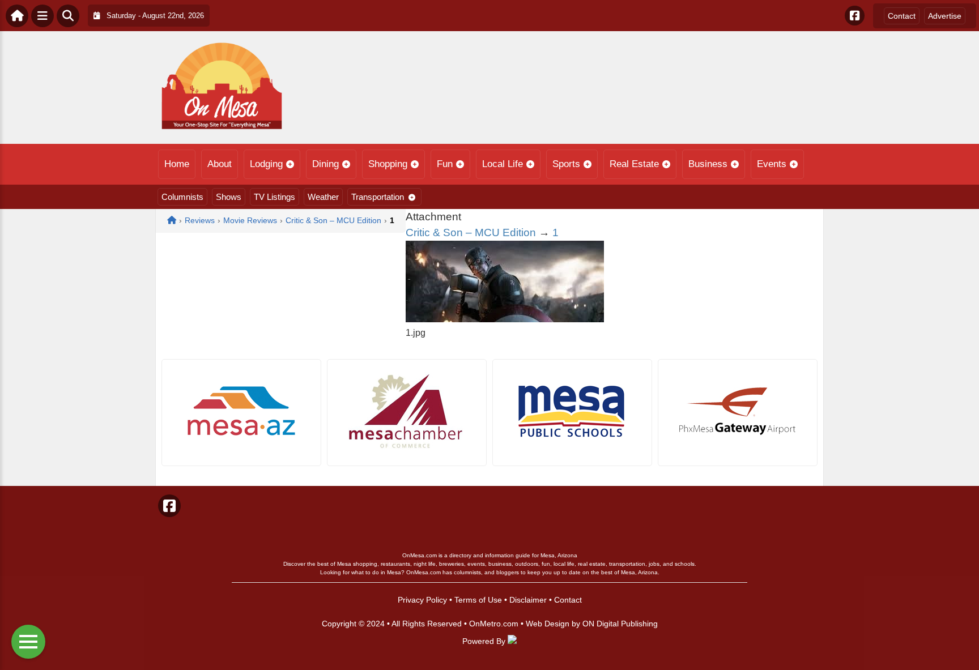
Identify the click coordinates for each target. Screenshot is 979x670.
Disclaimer (528, 599)
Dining (325, 164)
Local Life (502, 164)
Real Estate (634, 164)
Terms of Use (478, 599)
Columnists (182, 197)
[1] (505, 319)
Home (176, 164)
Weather (323, 197)
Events (771, 164)
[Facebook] (855, 15)
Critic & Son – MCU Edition (471, 232)
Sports (566, 164)
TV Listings (274, 197)
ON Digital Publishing (620, 623)
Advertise (944, 15)
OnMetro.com (493, 623)
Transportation (377, 197)
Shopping (387, 164)
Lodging (266, 164)
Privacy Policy (422, 599)
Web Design (547, 623)
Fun (445, 164)
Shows (228, 197)
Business (707, 164)
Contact (902, 15)
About (219, 164)
